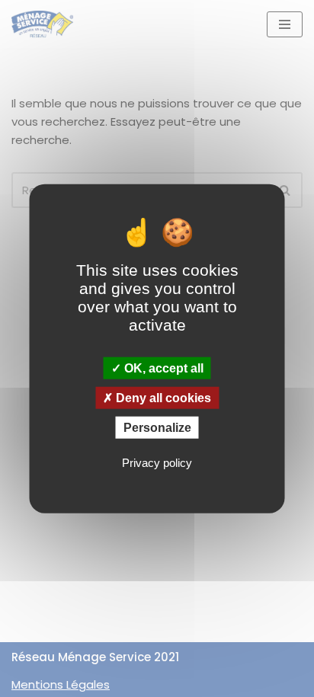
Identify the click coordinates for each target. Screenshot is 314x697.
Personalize (157, 427)
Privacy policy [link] (157, 462)
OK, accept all (162, 367)
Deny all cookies (162, 397)
